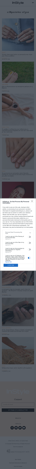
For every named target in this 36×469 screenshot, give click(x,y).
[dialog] (18, 234)
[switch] (29, 237)
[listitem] (18, 233)
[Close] (32, 201)
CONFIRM (11, 265)
